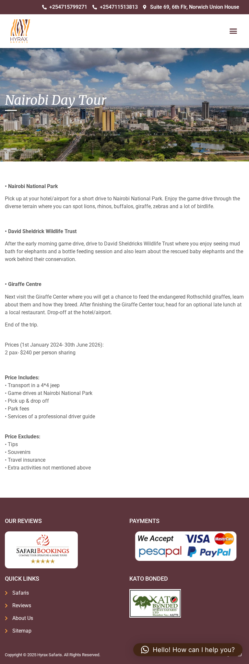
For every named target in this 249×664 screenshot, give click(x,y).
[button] (233, 31)
